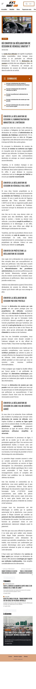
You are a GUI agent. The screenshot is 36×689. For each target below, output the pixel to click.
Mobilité (8, 629)
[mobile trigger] (3, 4)
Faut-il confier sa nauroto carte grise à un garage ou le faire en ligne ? (17, 587)
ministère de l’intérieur (10, 135)
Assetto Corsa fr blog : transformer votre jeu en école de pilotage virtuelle (17, 600)
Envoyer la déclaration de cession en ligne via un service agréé (17, 105)
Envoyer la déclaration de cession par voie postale (17, 100)
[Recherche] (26, 4)
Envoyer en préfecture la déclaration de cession (17, 95)
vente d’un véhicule (10, 54)
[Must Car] (12, 4)
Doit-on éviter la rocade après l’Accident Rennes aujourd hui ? (17, 635)
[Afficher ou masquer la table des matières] (23, 79)
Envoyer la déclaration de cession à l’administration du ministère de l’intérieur (17, 84)
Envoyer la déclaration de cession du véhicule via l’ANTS (16, 89)
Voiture (5, 38)
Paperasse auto (9, 583)
